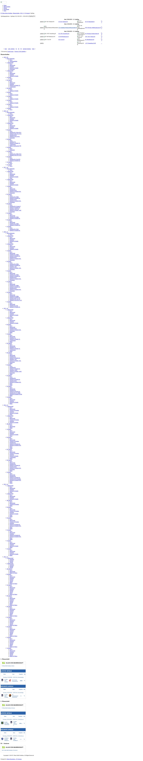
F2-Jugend (9, 100)
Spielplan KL (13, 356)
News (11, 60)
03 (21, 48)
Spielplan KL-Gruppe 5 (15, 206)
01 (16, 48)
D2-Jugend (9, 88)
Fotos (5, 10)
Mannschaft (12, 65)
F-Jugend (9, 472)
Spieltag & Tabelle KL (15, 160)
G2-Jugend (9, 164)
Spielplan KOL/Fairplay (15, 479)
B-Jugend (27, 13)
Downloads (6, 9)
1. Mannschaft (10, 62)
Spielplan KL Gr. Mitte (15, 393)
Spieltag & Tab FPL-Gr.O (16, 300)
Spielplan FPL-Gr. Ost (15, 299)
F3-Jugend (9, 104)
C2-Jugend (9, 585)
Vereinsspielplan (13, 61)
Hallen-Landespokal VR (15, 146)
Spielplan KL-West (14, 229)
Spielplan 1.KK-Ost (14, 209)
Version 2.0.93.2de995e (20, 51)
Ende (33, 48)
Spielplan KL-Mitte (14, 197)
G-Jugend (9, 108)
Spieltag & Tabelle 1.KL (15, 268)
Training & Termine (14, 410)
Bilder (11, 332)
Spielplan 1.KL (13, 266)
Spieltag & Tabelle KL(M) (16, 394)
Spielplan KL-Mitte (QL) (15, 154)
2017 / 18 (6, 167)
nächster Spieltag (27, 48)
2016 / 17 (6, 231)
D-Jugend (9, 139)
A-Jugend (9, 77)
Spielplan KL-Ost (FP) (15, 159)
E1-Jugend (9, 194)
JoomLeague (10, 51)
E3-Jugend (9, 626)
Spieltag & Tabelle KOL (15, 191)
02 (18, 48)
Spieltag (11, 560)
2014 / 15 (6, 405)
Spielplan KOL (13, 135)
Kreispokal (12, 69)
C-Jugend (9, 186)
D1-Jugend (9, 80)
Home (5, 5)
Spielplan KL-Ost (14, 305)
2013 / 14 (6, 484)
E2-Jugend (9, 203)
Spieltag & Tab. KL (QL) (15, 133)
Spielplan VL (13, 141)
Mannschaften (7, 6)
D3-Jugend (9, 606)
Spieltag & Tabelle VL (15, 85)
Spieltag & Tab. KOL (15, 136)
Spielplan (12, 66)
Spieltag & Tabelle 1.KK (15, 210)
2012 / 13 (22, 13)
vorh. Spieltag (11, 48)
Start (6, 48)
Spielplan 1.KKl (13, 370)
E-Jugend (9, 92)
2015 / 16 (6, 308)
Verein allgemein (10, 58)
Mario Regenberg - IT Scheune (14, 759)
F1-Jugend (9, 96)
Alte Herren (9, 423)
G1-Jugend (9, 162)
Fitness (5, 8)
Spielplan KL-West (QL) (15, 132)
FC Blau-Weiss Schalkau (6, 13)
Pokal (11, 121)
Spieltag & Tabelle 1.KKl (16, 371)
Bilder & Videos (13, 573)
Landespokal (13, 86)
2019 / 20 (6, 57)
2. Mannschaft (10, 70)
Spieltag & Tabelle (14, 68)
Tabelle (11, 562)
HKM (11, 582)
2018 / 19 (6, 111)
